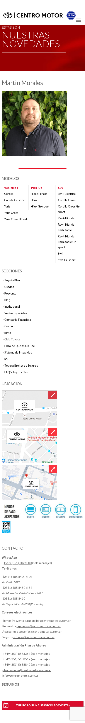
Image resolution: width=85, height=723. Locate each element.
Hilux (34, 200)
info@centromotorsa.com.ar (20, 675)
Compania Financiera (17, 319)
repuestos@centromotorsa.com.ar (39, 626)
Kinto (7, 332)
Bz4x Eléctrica (67, 193)
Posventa (10, 293)
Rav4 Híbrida (66, 218)
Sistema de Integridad (18, 352)
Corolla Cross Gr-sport (69, 209)
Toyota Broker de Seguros (21, 365)
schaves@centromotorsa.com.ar (33, 637)
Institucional (12, 306)
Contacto (10, 326)
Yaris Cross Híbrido (16, 219)
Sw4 (60, 253)
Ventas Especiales (15, 313)
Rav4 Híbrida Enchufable (66, 227)
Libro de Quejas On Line (19, 346)
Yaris (7, 206)
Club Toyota (12, 339)
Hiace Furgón (39, 193)
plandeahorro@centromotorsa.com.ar (26, 670)
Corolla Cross (66, 200)
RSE (6, 359)
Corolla (9, 193)
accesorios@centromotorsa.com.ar (39, 631)
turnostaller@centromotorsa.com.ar (48, 620)
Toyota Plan (12, 280)
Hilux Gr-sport (40, 206)
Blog (7, 300)
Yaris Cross (11, 212)
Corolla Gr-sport (15, 200)
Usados (9, 287)
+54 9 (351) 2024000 (18, 563)
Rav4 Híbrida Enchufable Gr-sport (67, 242)
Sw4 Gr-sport (66, 260)
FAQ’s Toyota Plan (16, 372)
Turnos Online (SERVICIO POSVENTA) (43, 705)
